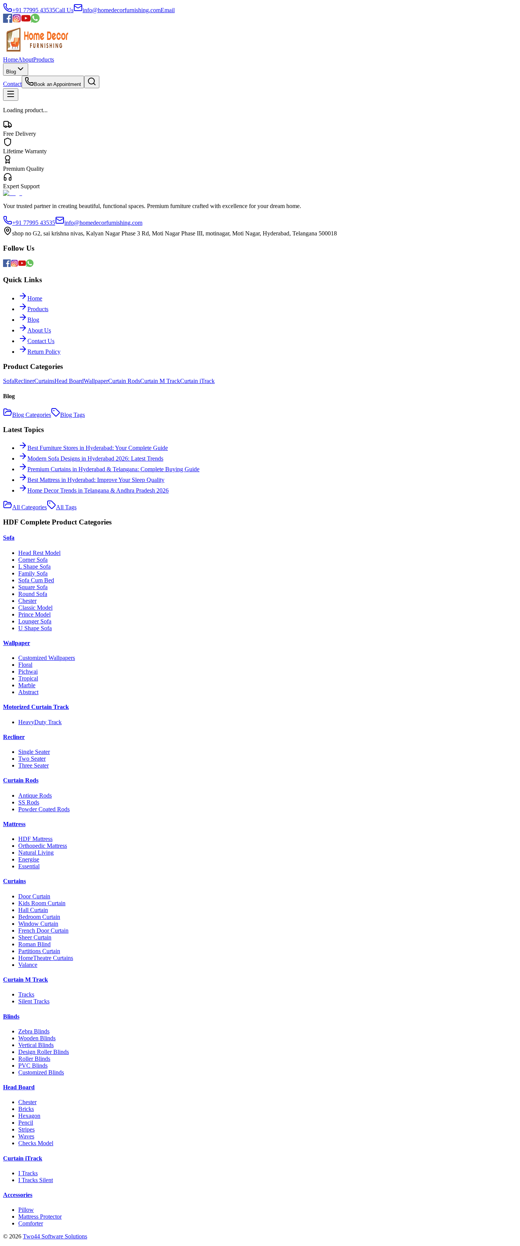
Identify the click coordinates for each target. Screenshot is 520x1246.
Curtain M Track (160, 381)
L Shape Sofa (34, 566)
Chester (27, 601)
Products (43, 59)
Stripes (26, 1129)
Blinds (11, 1016)
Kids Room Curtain (41, 903)
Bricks (26, 1109)
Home (10, 59)
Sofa (8, 381)
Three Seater (33, 765)
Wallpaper (96, 381)
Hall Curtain (33, 910)
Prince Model (34, 614)
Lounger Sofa (34, 621)
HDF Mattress (35, 839)
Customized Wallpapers (46, 658)
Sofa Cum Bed (36, 580)
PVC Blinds (33, 1065)
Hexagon (29, 1115)
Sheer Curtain (34, 937)
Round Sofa (32, 594)
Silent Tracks (33, 1001)
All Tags (66, 507)
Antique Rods (35, 795)
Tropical (28, 678)
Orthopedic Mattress (42, 845)
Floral (25, 664)
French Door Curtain (43, 930)
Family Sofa (33, 573)
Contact (12, 84)
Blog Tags (72, 415)
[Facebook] (7, 20)
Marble (26, 685)
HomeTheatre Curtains (45, 958)
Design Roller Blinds (43, 1052)
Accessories (17, 1195)
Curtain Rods (124, 381)
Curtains (44, 381)
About (25, 59)
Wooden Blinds (37, 1038)
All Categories (29, 507)
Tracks (26, 994)
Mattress (14, 824)
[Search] (91, 82)
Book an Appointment (57, 84)
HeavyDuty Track (40, 722)
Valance (27, 965)
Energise (28, 859)
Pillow (26, 1209)
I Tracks (28, 1173)
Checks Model (35, 1143)
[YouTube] (25, 20)
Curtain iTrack (197, 381)
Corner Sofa (33, 559)
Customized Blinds (41, 1072)
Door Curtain (34, 896)
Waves (26, 1136)
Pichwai (28, 671)
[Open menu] (10, 94)
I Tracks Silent (35, 1180)
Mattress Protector (40, 1216)
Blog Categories (31, 415)
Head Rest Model (39, 553)
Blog (11, 72)
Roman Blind (34, 944)
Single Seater (34, 752)
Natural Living (36, 852)
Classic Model (35, 607)
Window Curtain (38, 923)
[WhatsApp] (35, 20)
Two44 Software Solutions (55, 1236)
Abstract (28, 692)
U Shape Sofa (35, 628)
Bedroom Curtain (39, 917)
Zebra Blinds (33, 1031)
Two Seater (32, 758)
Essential (29, 866)
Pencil (25, 1122)
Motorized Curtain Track (36, 707)
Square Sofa (33, 587)
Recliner (24, 381)
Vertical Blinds (36, 1045)
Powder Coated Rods (44, 809)
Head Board (69, 381)
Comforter (30, 1223)
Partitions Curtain (39, 951)
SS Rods (28, 802)
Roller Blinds (34, 1058)
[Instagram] (16, 20)
